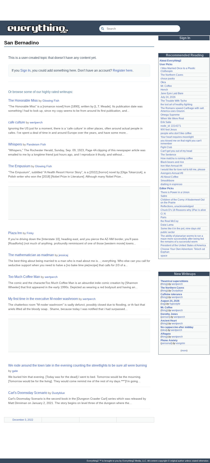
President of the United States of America (183, 245)
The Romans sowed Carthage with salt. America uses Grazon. (183, 110)
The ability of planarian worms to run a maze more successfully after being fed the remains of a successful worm (182, 238)
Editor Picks (167, 188)
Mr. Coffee (166, 86)
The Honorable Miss (23, 100)
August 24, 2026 (170, 300)
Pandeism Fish (36, 144)
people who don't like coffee (176, 133)
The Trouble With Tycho (174, 100)
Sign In (25, 70)
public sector (168, 232)
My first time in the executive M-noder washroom (43, 299)
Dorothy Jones (169, 314)
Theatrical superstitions (174, 281)
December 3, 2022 (23, 419)
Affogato (166, 333)
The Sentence (168, 154)
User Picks (166, 64)
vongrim (180, 343)
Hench (164, 89)
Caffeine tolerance (171, 294)
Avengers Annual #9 (172, 173)
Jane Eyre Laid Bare (172, 93)
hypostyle (175, 303)
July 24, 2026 (168, 97)
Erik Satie (166, 122)
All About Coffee (169, 176)
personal (166, 343)
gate (15, 370)
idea (163, 330)
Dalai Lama (167, 224)
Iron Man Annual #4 (171, 165)
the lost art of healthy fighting (176, 104)
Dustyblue (58, 393)
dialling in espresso (171, 184)
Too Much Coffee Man (24, 276)
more (184, 350)
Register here (122, 70)
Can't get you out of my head (176, 151)
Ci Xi (163, 213)
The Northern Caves (172, 74)
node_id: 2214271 (171, 125)
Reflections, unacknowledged (177, 206)
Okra (163, 82)
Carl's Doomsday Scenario (27, 393)
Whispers (15, 144)
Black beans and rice (172, 162)
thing (164, 284)
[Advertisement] (105, 10)
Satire (164, 196)
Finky (30, 233)
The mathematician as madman (31, 255)
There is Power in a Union (175, 192)
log (163, 303)
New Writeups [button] (185, 274)
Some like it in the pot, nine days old (181, 228)
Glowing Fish (50, 100)
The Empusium (19, 166)
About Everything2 (170, 60)
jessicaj (63, 255)
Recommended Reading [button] (185, 55)
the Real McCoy (169, 221)
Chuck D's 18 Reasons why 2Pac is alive (183, 210)
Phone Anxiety (169, 340)
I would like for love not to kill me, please (183, 169)
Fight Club (166, 147)
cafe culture (16, 122)
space (164, 255)
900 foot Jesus (169, 129)
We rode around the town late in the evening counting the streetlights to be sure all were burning (77, 365)
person (165, 317)
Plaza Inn (15, 233)
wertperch (36, 122)
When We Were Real (172, 118)
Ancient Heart (169, 320)
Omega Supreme (170, 114)
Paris (163, 217)
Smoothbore (167, 180)
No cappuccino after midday (177, 327)
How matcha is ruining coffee (177, 158)
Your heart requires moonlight (177, 137)
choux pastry (168, 78)
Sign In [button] (184, 38)
